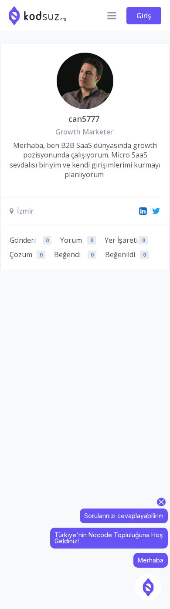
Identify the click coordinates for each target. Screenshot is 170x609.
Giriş (143, 15)
